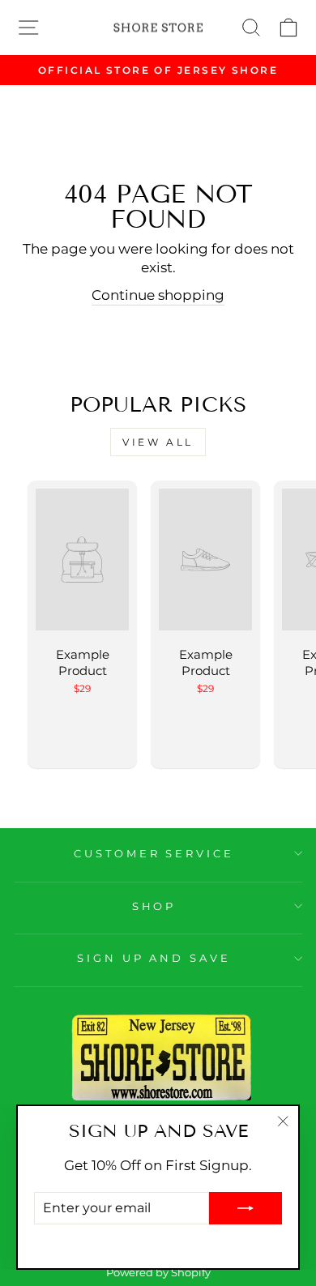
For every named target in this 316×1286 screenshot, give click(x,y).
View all (158, 442)
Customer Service (154, 853)
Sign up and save (154, 957)
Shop (154, 905)
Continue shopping (158, 295)
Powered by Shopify (158, 1273)
